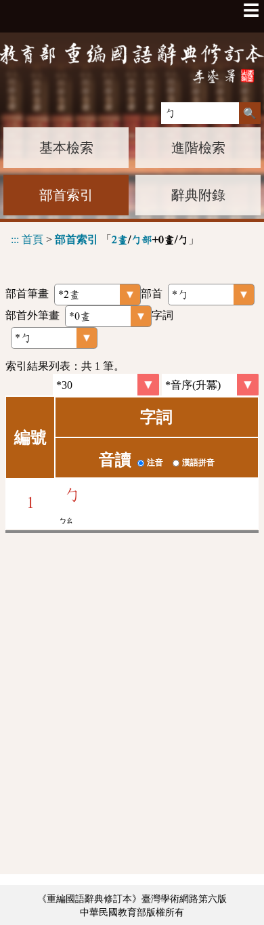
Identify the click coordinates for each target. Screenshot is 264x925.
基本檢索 (66, 147)
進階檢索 (198, 147)
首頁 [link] (32, 239)
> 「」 (105, 239)
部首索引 (66, 195)
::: (15, 239)
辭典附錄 (198, 195)
